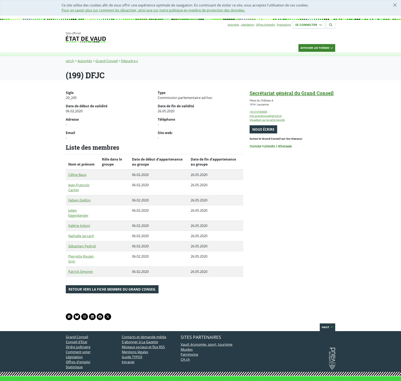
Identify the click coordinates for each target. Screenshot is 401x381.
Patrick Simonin (80, 271)
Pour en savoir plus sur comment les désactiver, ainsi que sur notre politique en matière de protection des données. (153, 10)
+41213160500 (258, 112)
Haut (326, 327)
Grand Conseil (106, 61)
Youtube (255, 146)
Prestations (284, 25)
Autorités (233, 25)
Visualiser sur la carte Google (267, 120)
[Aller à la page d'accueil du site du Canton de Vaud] (120, 37)
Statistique (74, 367)
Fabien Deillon (79, 200)
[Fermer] (395, 5)
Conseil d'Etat (76, 342)
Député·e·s (129, 61)
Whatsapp (285, 146)
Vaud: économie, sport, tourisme (206, 344)
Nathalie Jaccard (81, 236)
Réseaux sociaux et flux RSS (143, 347)
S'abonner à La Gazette (140, 342)
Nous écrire (263, 129)
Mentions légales (135, 352)
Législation (247, 25)
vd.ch (70, 61)
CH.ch (185, 359)
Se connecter (306, 25)
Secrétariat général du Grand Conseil (292, 93)
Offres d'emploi (265, 25)
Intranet (128, 362)
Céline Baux (77, 174)
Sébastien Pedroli (82, 246)
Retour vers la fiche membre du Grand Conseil (112, 289)
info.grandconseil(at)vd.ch (266, 116)
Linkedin (269, 146)
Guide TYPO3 (132, 357)
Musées (187, 349)
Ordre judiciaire (78, 347)
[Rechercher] (330, 25)
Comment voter (78, 352)
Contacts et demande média (144, 337)
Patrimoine (189, 354)
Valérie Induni (79, 225)
